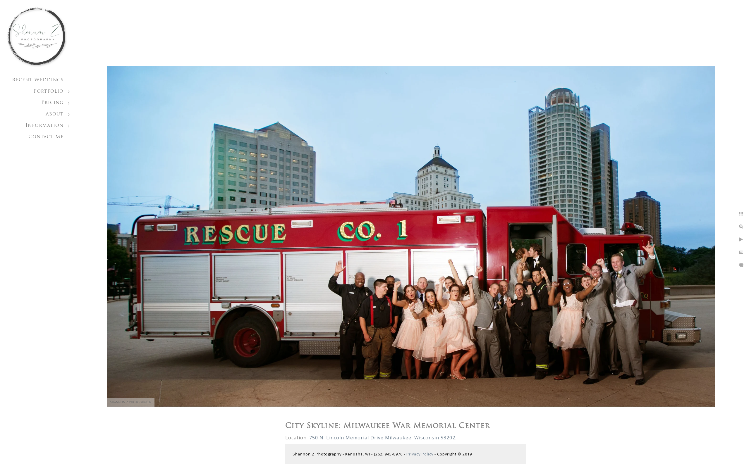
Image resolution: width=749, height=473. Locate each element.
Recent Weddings (37, 80)
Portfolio (48, 91)
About (54, 114)
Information (44, 125)
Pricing (52, 103)
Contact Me (45, 137)
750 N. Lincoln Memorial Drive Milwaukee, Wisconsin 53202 (382, 437)
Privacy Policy (419, 454)
